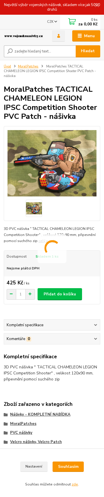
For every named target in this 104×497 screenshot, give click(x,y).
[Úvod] (24, 36)
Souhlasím (68, 466)
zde (75, 484)
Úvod (7, 66)
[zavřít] (96, 6)
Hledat (88, 51)
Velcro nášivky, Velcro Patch (36, 442)
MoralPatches (28, 66)
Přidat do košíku (60, 294)
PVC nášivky (21, 432)
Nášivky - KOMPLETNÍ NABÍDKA (40, 414)
